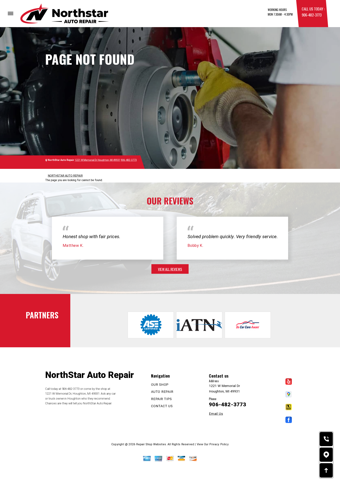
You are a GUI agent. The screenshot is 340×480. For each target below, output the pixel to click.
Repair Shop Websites (151, 444)
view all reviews (170, 268)
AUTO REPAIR (162, 392)
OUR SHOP (159, 385)
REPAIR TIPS (161, 399)
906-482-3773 (311, 15)
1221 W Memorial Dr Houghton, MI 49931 (97, 160)
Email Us (216, 413)
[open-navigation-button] (10, 13)
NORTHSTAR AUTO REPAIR (65, 175)
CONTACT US (162, 406)
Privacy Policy (219, 444)
